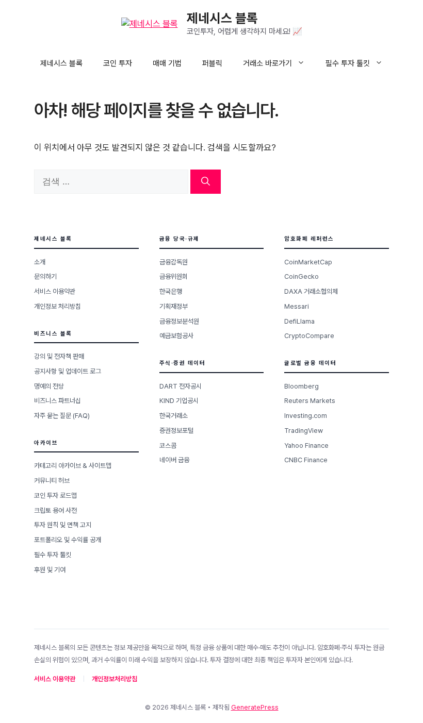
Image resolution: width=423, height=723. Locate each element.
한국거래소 (173, 415)
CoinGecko (301, 276)
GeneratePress (255, 707)
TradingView (303, 430)
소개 (39, 262)
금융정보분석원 (179, 321)
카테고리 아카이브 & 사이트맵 (72, 465)
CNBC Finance (306, 460)
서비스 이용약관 (54, 291)
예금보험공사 (176, 336)
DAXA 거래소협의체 (311, 291)
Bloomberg (301, 386)
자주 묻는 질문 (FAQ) (62, 415)
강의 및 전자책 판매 (59, 356)
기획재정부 (173, 306)
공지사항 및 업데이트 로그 (67, 371)
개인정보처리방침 (114, 679)
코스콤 (167, 445)
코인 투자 (117, 63)
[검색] (205, 182)
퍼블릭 (212, 63)
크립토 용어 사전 (55, 510)
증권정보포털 (176, 430)
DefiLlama (299, 321)
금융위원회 (173, 276)
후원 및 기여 (50, 570)
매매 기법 (167, 63)
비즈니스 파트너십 (57, 401)
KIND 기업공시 (179, 401)
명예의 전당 (49, 386)
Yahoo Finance (306, 445)
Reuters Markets (309, 401)
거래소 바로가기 (267, 63)
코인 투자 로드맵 (55, 495)
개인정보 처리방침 (57, 306)
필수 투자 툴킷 (348, 63)
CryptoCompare (309, 336)
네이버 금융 (174, 460)
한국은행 (170, 291)
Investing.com (305, 415)
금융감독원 (173, 262)
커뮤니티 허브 (52, 480)
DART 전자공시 (180, 386)
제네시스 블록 (222, 18)
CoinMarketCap (308, 262)
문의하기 (45, 276)
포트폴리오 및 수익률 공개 (67, 540)
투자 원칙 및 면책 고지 (62, 525)
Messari (296, 306)
